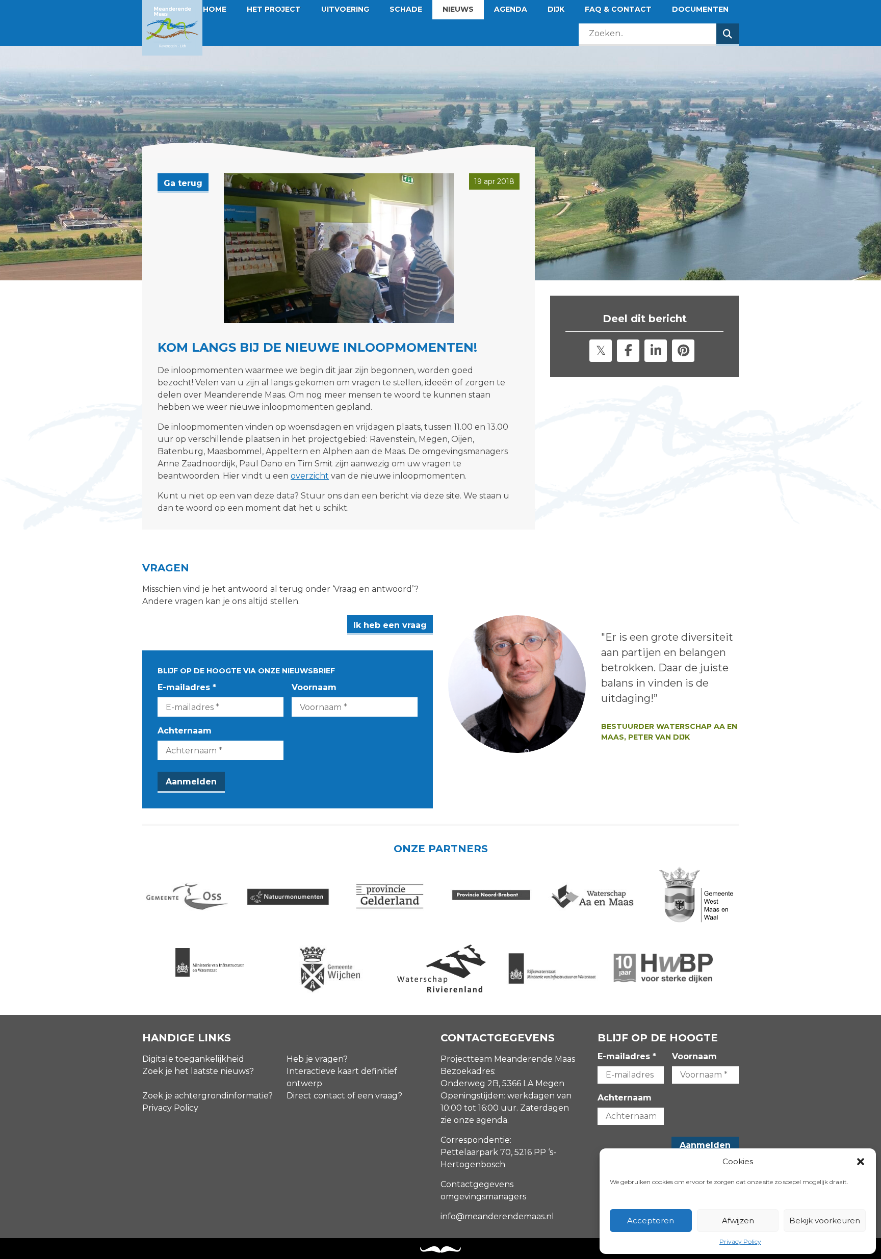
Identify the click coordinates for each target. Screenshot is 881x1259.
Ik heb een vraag (390, 625)
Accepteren (650, 1220)
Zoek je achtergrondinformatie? (207, 1095)
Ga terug (183, 183)
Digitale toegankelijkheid (193, 1059)
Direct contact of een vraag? (344, 1095)
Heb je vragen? (317, 1059)
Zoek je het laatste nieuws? (198, 1071)
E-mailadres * (187, 687)
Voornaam (314, 687)
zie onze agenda (473, 1120)
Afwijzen (738, 1220)
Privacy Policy (740, 1241)
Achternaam (185, 731)
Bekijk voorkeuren (824, 1220)
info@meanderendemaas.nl (497, 1216)
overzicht (310, 476)
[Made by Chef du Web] (440, 1249)
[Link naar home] (172, 28)
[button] (861, 1162)
